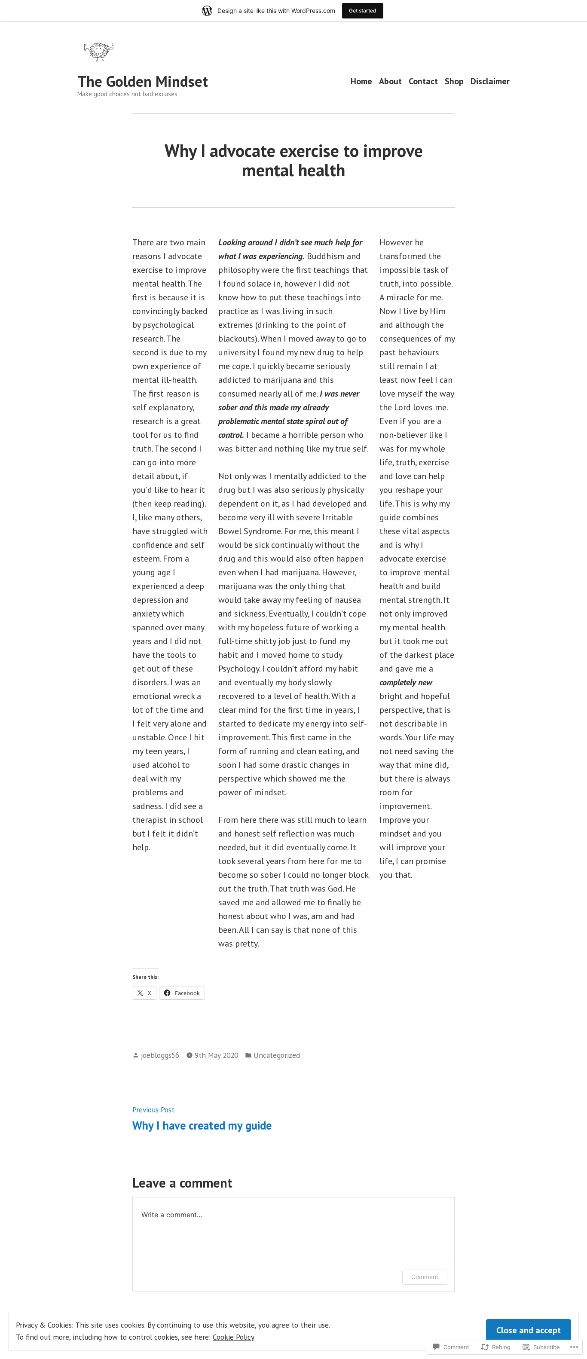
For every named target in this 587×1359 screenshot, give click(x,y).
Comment (424, 1276)
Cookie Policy (233, 1337)
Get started (362, 10)
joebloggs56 (160, 1055)
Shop (454, 81)
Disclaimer (490, 81)
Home (361, 81)
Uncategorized (277, 1055)
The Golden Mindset (142, 81)
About (390, 81)
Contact (423, 81)
